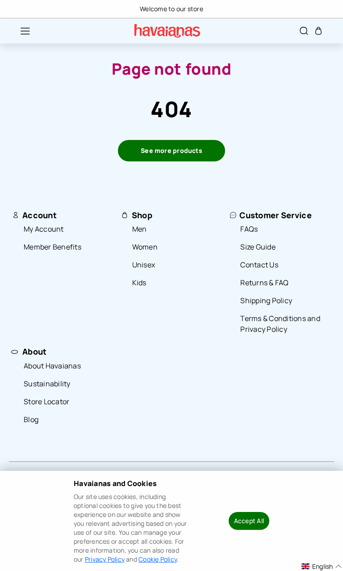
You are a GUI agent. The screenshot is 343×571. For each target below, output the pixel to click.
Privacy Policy (105, 559)
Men (139, 229)
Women (145, 247)
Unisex (143, 265)
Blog (31, 419)
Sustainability (47, 384)
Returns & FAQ (264, 283)
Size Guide (258, 247)
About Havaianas (52, 366)
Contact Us (259, 265)
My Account (44, 229)
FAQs (249, 229)
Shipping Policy (266, 300)
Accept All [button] (249, 520)
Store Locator (46, 401)
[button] (20, 31)
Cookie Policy (157, 559)
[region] (171, 9)
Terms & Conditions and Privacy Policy (280, 323)
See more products (171, 150)
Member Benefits (52, 247)
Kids (139, 283)
